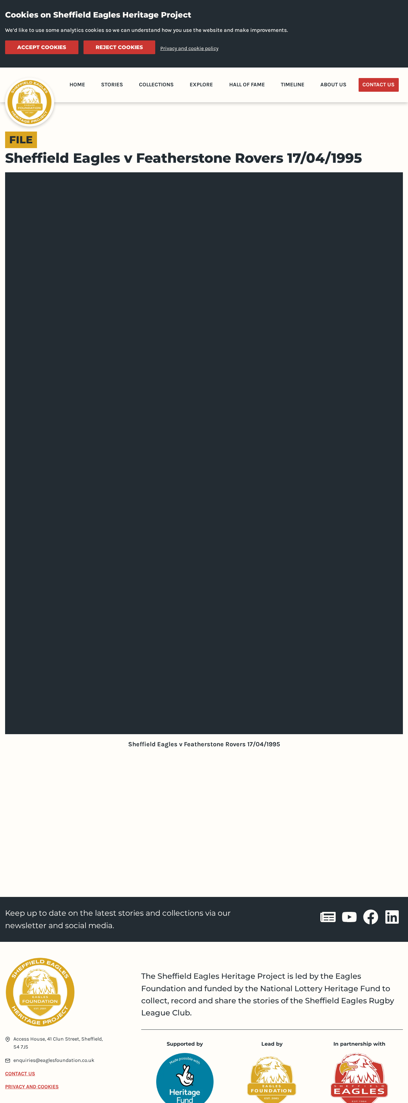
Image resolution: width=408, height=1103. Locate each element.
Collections (156, 84)
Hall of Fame (247, 84)
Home (77, 84)
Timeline (292, 84)
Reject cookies (119, 47)
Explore (201, 84)
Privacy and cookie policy (189, 48)
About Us (333, 84)
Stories (112, 84)
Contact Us (378, 84)
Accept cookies (41, 47)
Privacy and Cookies (32, 1087)
